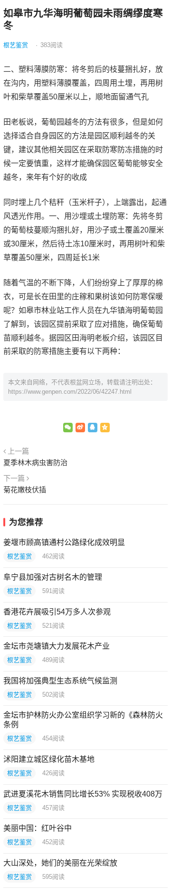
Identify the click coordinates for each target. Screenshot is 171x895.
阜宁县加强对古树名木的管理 (52, 577)
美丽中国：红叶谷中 (37, 828)
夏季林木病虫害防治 (35, 462)
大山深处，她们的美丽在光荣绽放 (60, 863)
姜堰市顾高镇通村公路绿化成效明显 (64, 542)
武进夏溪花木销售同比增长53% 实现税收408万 (82, 794)
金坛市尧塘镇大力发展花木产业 (56, 646)
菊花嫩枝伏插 (24, 490)
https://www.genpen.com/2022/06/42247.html (70, 391)
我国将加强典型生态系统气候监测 (60, 681)
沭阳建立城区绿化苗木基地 (49, 759)
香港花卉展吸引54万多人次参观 (57, 612)
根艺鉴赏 (15, 45)
